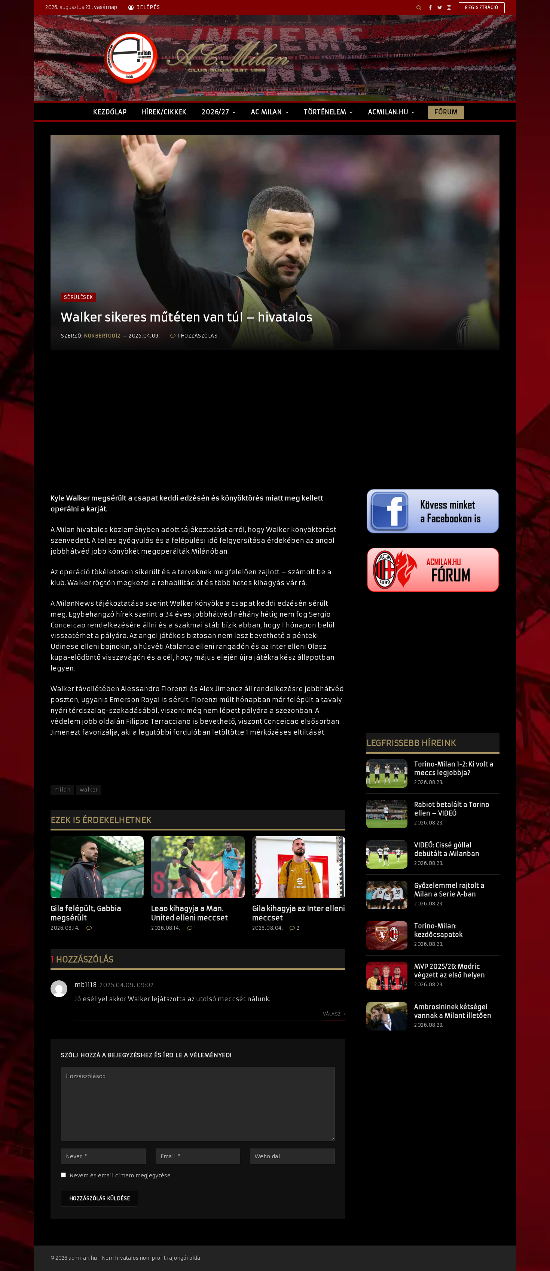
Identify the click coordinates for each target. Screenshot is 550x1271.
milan (62, 790)
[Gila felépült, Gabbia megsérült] (97, 867)
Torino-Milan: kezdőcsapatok (438, 930)
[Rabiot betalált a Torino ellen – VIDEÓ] (386, 814)
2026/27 (215, 112)
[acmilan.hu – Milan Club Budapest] (195, 58)
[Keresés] (419, 7)
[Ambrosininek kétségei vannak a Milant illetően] (386, 1016)
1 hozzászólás (197, 336)
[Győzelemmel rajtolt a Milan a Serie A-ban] (386, 895)
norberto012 (102, 336)
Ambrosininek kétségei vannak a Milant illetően (452, 1011)
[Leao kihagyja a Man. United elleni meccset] (197, 867)
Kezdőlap (109, 112)
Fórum (446, 112)
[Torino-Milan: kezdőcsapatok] (386, 935)
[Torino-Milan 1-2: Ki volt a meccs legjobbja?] (386, 773)
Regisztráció (481, 7)
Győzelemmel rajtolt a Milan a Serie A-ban (449, 890)
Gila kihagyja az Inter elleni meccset (298, 913)
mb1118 (85, 985)
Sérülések (78, 297)
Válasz (332, 1014)
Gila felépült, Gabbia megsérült (86, 913)
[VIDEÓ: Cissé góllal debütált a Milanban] (386, 854)
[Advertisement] (198, 429)
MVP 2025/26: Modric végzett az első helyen (449, 971)
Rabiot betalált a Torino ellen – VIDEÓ (451, 809)
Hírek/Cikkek (164, 112)
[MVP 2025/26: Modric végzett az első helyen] (386, 976)
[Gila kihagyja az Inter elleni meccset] (298, 867)
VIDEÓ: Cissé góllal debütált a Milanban (446, 849)
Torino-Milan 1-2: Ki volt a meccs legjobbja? (454, 768)
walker (89, 790)
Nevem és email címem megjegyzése (120, 1175)
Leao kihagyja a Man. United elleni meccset (189, 913)
